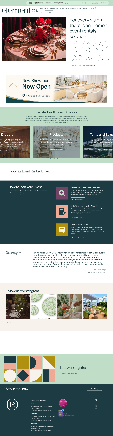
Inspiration (73, 8)
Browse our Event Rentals (69, 373)
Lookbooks (52, 8)
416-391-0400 (36, 418)
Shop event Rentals (78, 217)
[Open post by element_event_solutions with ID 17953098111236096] (69, 306)
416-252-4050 (36, 428)
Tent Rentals (65, 8)
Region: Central (87, 8)
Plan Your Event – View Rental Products (83, 65)
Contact (49, 12)
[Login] (42, 12)
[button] (95, 8)
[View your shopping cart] (110, 8)
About (80, 8)
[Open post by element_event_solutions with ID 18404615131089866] (18, 306)
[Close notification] (110, 3)
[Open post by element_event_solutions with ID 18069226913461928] (95, 306)
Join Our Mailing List (94, 388)
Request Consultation (78, 238)
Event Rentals (44, 8)
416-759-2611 (36, 408)
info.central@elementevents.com (42, 410)
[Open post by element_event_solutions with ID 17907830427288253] (43, 306)
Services (58, 8)
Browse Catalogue (77, 199)
